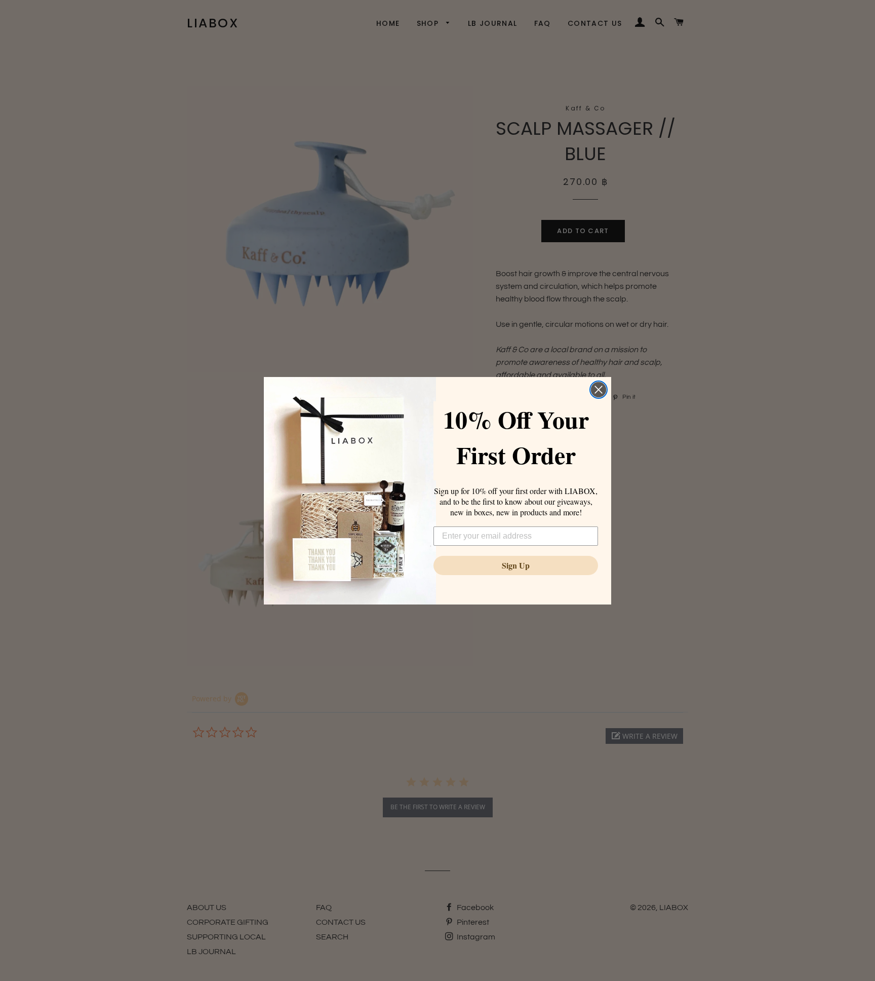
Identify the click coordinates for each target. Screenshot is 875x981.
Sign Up (516, 565)
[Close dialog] (598, 389)
